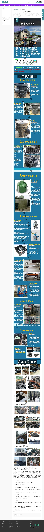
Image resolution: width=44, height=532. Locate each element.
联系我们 (38, 5)
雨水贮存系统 (11, 523)
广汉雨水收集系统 (19, 514)
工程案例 (20, 5)
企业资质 (3, 523)
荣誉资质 (32, 5)
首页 (4, 5)
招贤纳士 (3, 526)
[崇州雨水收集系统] (5, 2)
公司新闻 (17, 523)
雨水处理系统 (11, 526)
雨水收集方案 (18, 526)
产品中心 (15, 5)
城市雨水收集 (17, 9)
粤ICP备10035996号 (29, 530)
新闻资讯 (26, 5)
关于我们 (9, 5)
